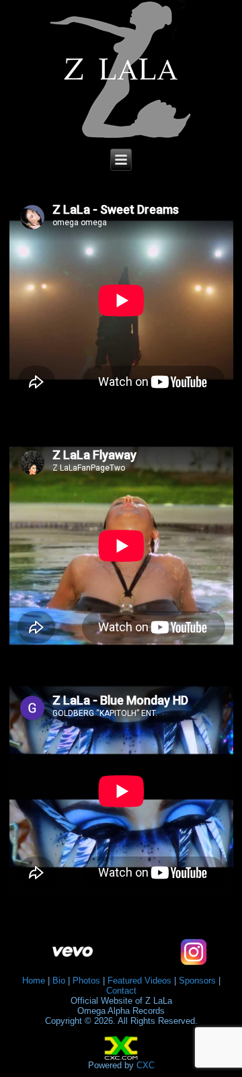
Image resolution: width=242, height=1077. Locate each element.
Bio (58, 980)
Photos (86, 980)
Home (33, 980)
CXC (145, 1065)
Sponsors (197, 980)
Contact (121, 991)
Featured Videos (139, 980)
